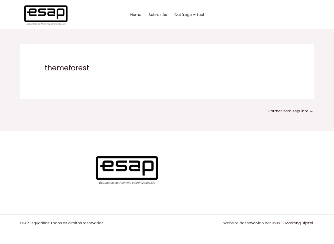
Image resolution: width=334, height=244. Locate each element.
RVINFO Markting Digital (292, 222)
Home (135, 14)
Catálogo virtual (189, 14)
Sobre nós (158, 14)
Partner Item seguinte (290, 110)
